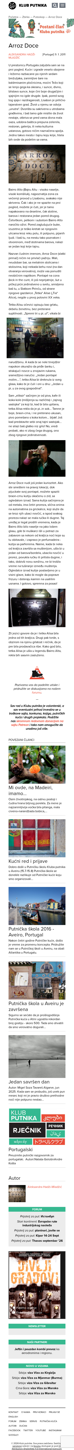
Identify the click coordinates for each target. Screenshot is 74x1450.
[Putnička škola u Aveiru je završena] (37, 999)
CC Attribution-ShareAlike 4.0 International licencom (37, 1447)
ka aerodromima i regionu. (37, 1351)
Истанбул (37, 1216)
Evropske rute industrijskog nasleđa (37, 1223)
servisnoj (17, 1446)
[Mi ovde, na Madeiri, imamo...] (37, 783)
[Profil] (17, 1193)
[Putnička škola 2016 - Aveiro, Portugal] (37, 924)
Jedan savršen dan (29, 1082)
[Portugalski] (37, 1145)
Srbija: (37, 1373)
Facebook (14, 1430)
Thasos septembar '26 (37, 1241)
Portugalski (21, 1150)
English (13, 1416)
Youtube (40, 1430)
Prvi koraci (39, 1412)
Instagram (55, 1430)
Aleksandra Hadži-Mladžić (45, 1187)
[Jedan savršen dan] (37, 1077)
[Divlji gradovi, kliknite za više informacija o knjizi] (37, 1266)
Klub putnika (33, 5)
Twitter (28, 1430)
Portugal (48, 54)
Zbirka (23, 1421)
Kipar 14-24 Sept (37, 1236)
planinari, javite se (37, 1230)
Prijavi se (54, 1412)
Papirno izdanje (26, 1308)
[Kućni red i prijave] (37, 856)
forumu (36, 692)
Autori (13, 1426)
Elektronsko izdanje (28, 1313)
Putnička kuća (48, 1421)
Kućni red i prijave (28, 861)
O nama (25, 1412)
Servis (33, 1421)
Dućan (23, 1426)
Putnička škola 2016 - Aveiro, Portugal (31, 932)
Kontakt (13, 1412)
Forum (12, 1421)
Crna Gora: (37, 1388)
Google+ (14, 1435)
